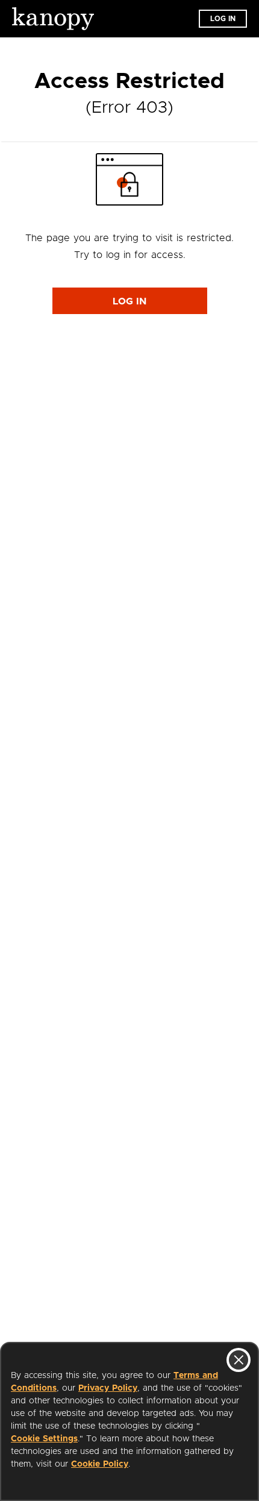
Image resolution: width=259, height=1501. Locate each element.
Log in (223, 18)
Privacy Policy (107, 1388)
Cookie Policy (99, 1464)
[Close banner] (238, 1360)
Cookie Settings (44, 1439)
